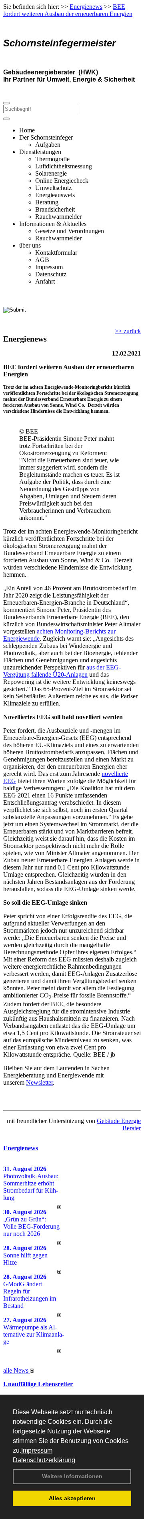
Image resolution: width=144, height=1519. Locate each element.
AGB (42, 259)
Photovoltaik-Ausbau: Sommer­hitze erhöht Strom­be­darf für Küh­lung (30, 1187)
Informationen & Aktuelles (52, 223)
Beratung (46, 202)
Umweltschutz (53, 187)
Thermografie (52, 159)
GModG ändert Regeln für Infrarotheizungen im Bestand (29, 1295)
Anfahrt (45, 281)
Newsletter (39, 1082)
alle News (16, 1370)
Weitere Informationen (72, 1476)
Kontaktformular (56, 252)
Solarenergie (51, 173)
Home (27, 130)
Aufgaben (47, 144)
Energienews (20, 1148)
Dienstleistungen (40, 151)
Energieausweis (55, 195)
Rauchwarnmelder (58, 216)
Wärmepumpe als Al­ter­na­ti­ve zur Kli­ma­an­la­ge (33, 1334)
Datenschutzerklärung (44, 1460)
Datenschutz (50, 274)
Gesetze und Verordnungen (69, 231)
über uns (30, 245)
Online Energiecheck (61, 180)
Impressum (36, 1450)
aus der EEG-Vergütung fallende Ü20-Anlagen (62, 671)
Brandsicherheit (55, 209)
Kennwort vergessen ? (31, 323)
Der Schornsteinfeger (46, 137)
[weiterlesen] (59, 1206)
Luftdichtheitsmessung (63, 166)
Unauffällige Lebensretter (38, 1384)
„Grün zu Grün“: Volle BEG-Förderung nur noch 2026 (31, 1226)
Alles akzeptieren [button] (72, 1498)
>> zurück (128, 331)
